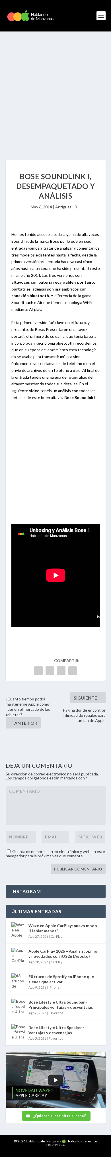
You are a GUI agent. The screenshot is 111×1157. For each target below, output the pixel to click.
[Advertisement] (55, 90)
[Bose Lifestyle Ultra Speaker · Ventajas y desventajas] (18, 1031)
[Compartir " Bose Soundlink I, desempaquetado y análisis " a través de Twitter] (50, 670)
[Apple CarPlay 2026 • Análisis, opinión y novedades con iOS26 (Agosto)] (18, 955)
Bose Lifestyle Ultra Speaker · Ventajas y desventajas (56, 1030)
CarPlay (56, 936)
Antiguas (63, 206)
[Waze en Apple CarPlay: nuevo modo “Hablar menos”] (18, 929)
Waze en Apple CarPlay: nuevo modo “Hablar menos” (62, 928)
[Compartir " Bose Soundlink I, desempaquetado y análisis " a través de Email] (72, 670)
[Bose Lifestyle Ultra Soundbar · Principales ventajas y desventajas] (18, 1006)
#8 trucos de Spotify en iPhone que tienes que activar (61, 979)
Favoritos (56, 1013)
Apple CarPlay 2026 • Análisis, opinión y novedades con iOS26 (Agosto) (64, 954)
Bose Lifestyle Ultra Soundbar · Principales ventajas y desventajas (60, 1005)
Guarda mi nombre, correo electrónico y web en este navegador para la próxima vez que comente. (55, 853)
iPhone (54, 987)
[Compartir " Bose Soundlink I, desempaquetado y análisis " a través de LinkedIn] (61, 670)
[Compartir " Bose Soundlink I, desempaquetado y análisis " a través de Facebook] (38, 670)
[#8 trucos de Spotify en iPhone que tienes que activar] (18, 980)
